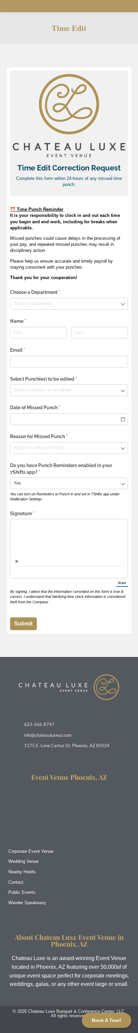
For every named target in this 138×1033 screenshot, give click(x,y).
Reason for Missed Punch (48, 436)
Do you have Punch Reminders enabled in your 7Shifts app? (61, 469)
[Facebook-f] (56, 1027)
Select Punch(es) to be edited (53, 379)
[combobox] (69, 304)
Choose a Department (44, 292)
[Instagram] (43, 1027)
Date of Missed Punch (44, 407)
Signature (32, 513)
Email (27, 350)
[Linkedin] (69, 1027)
